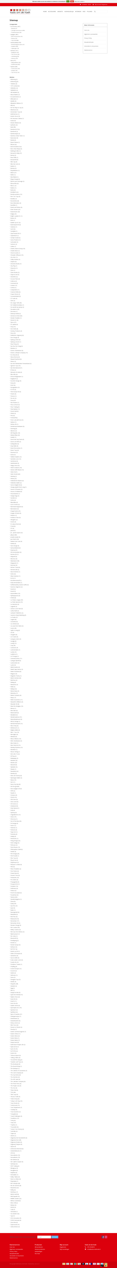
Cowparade (15, 290)
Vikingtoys (14, 1168)
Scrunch (14, 971)
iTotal (13, 526)
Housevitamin (15, 493)
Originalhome (15, 814)
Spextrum (14, 1010)
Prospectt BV (15, 884)
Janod (13, 530)
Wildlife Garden (16, 1198)
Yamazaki (14, 1211)
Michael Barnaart (17, 723)
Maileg (13, 682)
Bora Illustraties (16, 203)
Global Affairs (15, 435)
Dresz (13, 333)
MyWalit (14, 767)
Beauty (14, 28)
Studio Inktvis (15, 1036)
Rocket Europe (15, 945)
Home (45, 11)
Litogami (14, 634)
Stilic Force (14, 1025)
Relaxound (15, 919)
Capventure (15, 235)
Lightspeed (36, 1264)
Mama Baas (15, 691)
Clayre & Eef (15, 274)
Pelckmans (14, 838)
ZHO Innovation (16, 1218)
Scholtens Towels (16, 964)
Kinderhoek (15, 64)
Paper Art (14, 832)
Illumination (15, 509)
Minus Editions (16, 739)
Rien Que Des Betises (17, 932)
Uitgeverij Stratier (16, 1142)
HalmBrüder (15, 463)
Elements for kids (16, 372)
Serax (13, 977)
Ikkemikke (14, 502)
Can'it (13, 229)
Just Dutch (15, 539)
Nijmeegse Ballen (16, 778)
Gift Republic (15, 433)
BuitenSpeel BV (16, 225)
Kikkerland (15, 561)
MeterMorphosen (16, 719)
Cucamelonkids (16, 296)
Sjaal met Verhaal (17, 994)
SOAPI (14, 1001)
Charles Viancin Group (18, 248)
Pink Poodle (15, 856)
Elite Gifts (14, 374)
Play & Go (14, 860)
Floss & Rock (15, 405)
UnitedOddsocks (16, 1151)
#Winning (14, 79)
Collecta (14, 281)
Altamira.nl (14, 110)
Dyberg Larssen (16, 342)
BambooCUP (15, 129)
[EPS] (94, 1263)
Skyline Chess (15, 997)
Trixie (13, 1122)
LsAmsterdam (15, 650)
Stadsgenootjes (16, 1016)
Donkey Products (16, 331)
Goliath (13, 437)
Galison (13, 422)
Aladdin (13, 101)
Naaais (13, 769)
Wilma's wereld (16, 1201)
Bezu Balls (14, 157)
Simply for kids (15, 992)
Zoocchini (14, 1222)
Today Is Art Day (16, 1101)
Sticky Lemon (15, 1023)
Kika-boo (14, 559)
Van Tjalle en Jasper (17, 1162)
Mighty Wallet (15, 730)
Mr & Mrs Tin (15, 754)
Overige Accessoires (18, 30)
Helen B (14, 472)
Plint (13, 866)
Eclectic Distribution (17, 350)
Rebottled (14, 914)
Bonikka (14, 199)
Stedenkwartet (15, 1021)
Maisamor (14, 684)
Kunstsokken (15, 593)
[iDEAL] (64, 1263)
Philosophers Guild (17, 849)
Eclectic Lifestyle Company (19, 352)
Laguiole (14, 606)
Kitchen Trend (15, 567)
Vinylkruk (14, 1172)
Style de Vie (15, 1047)
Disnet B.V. (14, 320)
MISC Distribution (16, 741)
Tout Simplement (16, 1107)
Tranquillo (14, 1114)
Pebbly (13, 836)
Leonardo (14, 621)
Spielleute (14, 1012)
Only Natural (15, 808)
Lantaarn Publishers (17, 613)
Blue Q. (13, 185)
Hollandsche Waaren (17, 480)
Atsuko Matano (16, 123)
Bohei (13, 190)
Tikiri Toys (14, 1094)
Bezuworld (14, 159)
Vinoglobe (14, 1170)
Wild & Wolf (15, 1194)
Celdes (13, 246)
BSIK (13, 220)
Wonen (14, 58)
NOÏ (13, 782)
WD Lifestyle (15, 1183)
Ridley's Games (16, 929)
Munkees (14, 760)
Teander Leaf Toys (17, 1062)
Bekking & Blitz (16, 151)
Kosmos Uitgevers (17, 587)
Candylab (14, 231)
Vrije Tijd (14, 40)
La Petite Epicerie (17, 602)
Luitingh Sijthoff (16, 660)
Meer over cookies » (80, 1)
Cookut (14, 285)
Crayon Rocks (15, 294)
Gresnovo (14, 452)
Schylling (14, 966)
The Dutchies (15, 1077)
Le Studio (14, 617)
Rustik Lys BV (15, 951)
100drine (14, 84)
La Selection (15, 604)
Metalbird (14, 715)
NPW (13, 791)
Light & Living (15, 630)
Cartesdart (14, 242)
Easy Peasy (15, 344)
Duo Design (15, 337)
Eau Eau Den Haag (17, 346)
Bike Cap (14, 162)
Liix (12, 632)
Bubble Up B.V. (15, 222)
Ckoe (13, 270)
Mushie (14, 762)
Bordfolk (14, 205)
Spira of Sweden (16, 1014)
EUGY (13, 385)
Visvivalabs (14, 1175)
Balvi (13, 127)
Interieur (78, 11)
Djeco (13, 322)
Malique (14, 689)
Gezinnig (14, 428)
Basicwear (14, 138)
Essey (13, 383)
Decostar (14, 311)
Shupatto (14, 984)
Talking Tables (15, 1057)
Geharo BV (14, 424)
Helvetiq (14, 476)
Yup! (13, 1216)
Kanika (13, 543)
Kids (84, 11)
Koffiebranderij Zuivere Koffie (20, 585)
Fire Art (13, 398)
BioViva (13, 168)
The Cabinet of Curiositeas (19, 1070)
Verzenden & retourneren (91, 46)
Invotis (13, 522)
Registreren (63, 1247)
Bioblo (13, 166)
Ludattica (14, 654)
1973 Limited (15, 86)
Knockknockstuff (16, 580)
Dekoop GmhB (16, 313)
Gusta (13, 454)
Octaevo (14, 795)
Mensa (13, 708)
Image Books (15, 511)
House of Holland (16, 491)
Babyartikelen (15, 62)
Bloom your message (17, 181)
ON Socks (14, 804)
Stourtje (14, 1029)
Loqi (13, 645)
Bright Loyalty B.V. (16, 216)
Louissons (14, 647)
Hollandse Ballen (16, 483)
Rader (13, 910)
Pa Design (14, 823)
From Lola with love (17, 420)
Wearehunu (15, 1188)
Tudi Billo (14, 1131)
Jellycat (14, 535)
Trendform (15, 1118)
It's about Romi (16, 524)
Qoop (13, 901)
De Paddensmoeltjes (17, 305)
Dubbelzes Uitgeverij (17, 335)
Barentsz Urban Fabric (18, 136)
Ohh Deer (14, 799)
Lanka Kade (15, 611)
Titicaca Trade (15, 1096)
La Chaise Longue (17, 600)
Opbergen (15, 48)
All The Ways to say (17, 107)
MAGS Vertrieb (16, 678)
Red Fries (14, 916)
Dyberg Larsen (15, 339)
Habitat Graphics (16, 457)
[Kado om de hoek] (22, 11)
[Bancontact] (71, 1263)
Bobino (13, 188)
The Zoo (14, 1088)
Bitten (13, 172)
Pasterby (14, 834)
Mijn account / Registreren (101, 4)
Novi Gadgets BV (16, 788)
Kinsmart (14, 565)
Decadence (15, 309)
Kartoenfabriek (16, 548)
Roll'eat (14, 947)
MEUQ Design (15, 721)
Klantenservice (88, 50)
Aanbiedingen (38, 1251)
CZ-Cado (14, 298)
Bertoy (13, 155)
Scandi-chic (15, 962)
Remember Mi (15, 923)
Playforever (15, 862)
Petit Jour (14, 845)
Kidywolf (14, 556)
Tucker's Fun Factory (17, 1129)
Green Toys (15, 450)
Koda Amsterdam (16, 582)
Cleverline (14, 277)
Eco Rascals (15, 355)
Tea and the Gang (16, 1060)
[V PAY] (86, 1263)
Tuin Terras (15, 54)
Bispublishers (15, 170)
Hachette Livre (16, 459)
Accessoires (52, 11)
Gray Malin (14, 446)
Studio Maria (15, 1038)
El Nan (13, 370)
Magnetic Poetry (16, 676)
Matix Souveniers (17, 700)
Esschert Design (16, 381)
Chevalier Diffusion (17, 255)
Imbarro (14, 515)
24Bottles (14, 88)
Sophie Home (15, 1005)
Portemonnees (16, 32)
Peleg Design (15, 840)
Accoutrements (16, 97)
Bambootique (15, 133)
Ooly (13, 810)
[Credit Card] (79, 1263)
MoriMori (14, 749)
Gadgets (60, 11)
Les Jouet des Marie (17, 626)
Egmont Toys (15, 365)
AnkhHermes (15, 114)
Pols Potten (15, 871)
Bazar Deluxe (15, 142)
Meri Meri (14, 710)
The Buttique (15, 1068)
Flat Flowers (15, 402)
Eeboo (13, 361)
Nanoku (14, 773)
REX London (15, 927)
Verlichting (15, 56)
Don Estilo (14, 329)
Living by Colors (16, 639)
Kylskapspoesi (15, 595)
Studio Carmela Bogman (18, 1031)
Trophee (14, 1125)
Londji (13, 643)
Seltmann (14, 975)
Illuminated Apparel (17, 506)
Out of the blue (16, 821)
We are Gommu (16, 1185)
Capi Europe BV (16, 233)
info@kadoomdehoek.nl (93, 1249)
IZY (12, 528)
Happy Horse (15, 465)
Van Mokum (15, 1159)
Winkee (13, 1205)
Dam (13, 300)
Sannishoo (14, 955)
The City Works (16, 1075)
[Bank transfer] (67, 1263)
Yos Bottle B (15, 1214)
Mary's (13, 697)
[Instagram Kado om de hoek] (106, 1237)
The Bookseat (15, 1064)
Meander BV (15, 704)
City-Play (14, 266)
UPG (13, 1153)
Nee (72, 1)
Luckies (13, 652)
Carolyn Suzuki (15, 238)
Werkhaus (14, 1192)
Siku (13, 990)
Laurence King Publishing (18, 615)
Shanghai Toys (15, 979)
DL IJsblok (14, 324)
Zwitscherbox (15, 1227)
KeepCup (14, 550)
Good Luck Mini (16, 441)
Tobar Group (15, 1099)
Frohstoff (14, 418)
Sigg (13, 988)
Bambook (14, 131)
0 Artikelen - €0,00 (86, 4)
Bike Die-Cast (15, 164)
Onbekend (14, 806)
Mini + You (15, 732)
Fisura (13, 400)
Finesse (14, 396)
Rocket (13, 942)
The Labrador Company (18, 1081)
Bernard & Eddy (16, 153)
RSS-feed (37, 1253)
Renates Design (16, 925)
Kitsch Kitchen (15, 572)
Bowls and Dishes (16, 207)
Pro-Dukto (14, 879)
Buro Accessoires (16, 36)
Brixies (13, 218)
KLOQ (13, 578)
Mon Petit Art (15, 745)
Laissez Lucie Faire (17, 608)
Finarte (13, 394)
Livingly (13, 641)
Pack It (13, 825)
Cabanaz (14, 227)
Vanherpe (14, 1164)
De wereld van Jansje (17, 307)
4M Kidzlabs (15, 92)
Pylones (89, 11)
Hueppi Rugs (15, 496)
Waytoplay (14, 1181)
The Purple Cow (16, 1086)
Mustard (14, 765)
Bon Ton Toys (15, 196)
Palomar (14, 827)
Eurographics (15, 387)
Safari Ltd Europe (16, 953)
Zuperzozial (15, 1224)
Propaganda (15, 882)
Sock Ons (14, 1003)
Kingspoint (14, 563)
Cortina (13, 287)
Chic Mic (14, 257)
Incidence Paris (16, 517)
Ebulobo (14, 348)
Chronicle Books (16, 264)
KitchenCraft (15, 569)
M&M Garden (15, 667)
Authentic (14, 125)
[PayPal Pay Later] (105, 1265)
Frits (13, 415)
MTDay (13, 756)
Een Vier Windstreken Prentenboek (21, 363)
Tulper (13, 1133)
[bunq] (75, 1263)
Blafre (13, 175)
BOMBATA (14, 192)
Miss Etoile (14, 743)
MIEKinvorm (15, 728)
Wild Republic (15, 1196)
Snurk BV (14, 999)
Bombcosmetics (16, 194)
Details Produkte (16, 318)
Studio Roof (15, 1042)
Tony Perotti (15, 1103)
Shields (13, 981)
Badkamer (15, 52)
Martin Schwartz (16, 695)
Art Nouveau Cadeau (17, 118)
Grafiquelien (15, 444)
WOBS (13, 1207)
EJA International (16, 368)
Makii (13, 687)
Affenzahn (14, 99)
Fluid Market (15, 409)
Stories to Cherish (16, 1027)
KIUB (13, 574)
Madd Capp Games (17, 669)
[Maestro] (83, 1263)
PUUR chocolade (16, 893)
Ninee (13, 780)
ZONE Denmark (16, 1220)
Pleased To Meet (16, 864)
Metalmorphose (16, 717)
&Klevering (14, 81)
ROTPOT (14, 949)
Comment (14, 283)
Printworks (15, 877)
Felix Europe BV (16, 391)
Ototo (13, 817)
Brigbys (13, 214)
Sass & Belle (15, 958)
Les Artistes (15, 624)
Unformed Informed (17, 1149)
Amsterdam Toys (16, 112)
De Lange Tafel (16, 303)
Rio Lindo (14, 936)
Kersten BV (15, 554)
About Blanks (15, 94)
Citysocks (14, 268)
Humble (14, 498)
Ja (68, 1)
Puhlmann (14, 888)
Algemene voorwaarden (91, 34)
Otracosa (14, 819)
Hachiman (14, 461)
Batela (13, 140)
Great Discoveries (16, 448)
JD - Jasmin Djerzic (17, 532)
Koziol (13, 591)
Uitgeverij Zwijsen (16, 1144)
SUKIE (13, 1053)
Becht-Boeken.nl (16, 146)
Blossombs (15, 183)
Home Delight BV (16, 485)
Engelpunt (14, 378)
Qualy (13, 903)
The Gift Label (15, 1079)
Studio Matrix (15, 1040)
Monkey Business (17, 747)
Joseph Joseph (15, 537)
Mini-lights (14, 734)
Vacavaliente (15, 1157)
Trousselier (15, 1127)
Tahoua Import (16, 1055)
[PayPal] (105, 1263)
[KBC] (102, 1263)
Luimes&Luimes (16, 658)
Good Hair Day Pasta (17, 439)
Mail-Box (14, 680)
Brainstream (15, 212)
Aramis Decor (15, 116)
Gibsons (14, 431)
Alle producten (39, 1247)
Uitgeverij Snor (16, 1140)
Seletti (13, 973)
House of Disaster (16, 489)
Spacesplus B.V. (16, 1007)
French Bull (15, 411)
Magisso (14, 674)
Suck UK (14, 1049)
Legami (13, 619)
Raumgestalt (15, 912)
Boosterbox (15, 201)
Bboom (14, 144)
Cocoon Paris (15, 279)
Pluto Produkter (16, 869)
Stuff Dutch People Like (18, 1044)
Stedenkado (15, 1018)
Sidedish (14, 986)
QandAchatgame (16, 899)
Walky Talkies (15, 1177)
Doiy (13, 326)
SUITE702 (14, 1051)
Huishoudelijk (69, 11)
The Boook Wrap (16, 1066)
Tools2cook (15, 1105)
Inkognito (14, 519)
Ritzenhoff (14, 938)
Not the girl (15, 786)
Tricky (13, 1120)
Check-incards (15, 253)
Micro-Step (14, 726)
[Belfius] (98, 1263)
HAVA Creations (16, 467)
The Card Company (17, 1073)
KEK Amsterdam (16, 552)
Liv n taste (14, 637)
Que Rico (14, 906)
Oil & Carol (14, 801)
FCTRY (13, 389)
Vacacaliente (15, 1155)
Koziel (13, 589)
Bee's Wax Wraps (16, 149)
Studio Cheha (15, 1034)
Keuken (14, 46)
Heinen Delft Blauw (17, 470)
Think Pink (14, 1090)
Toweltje (14, 1109)
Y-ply (13, 1209)
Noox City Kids (15, 784)
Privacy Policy (88, 38)
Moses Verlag (15, 752)
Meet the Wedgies (17, 706)
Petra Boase (15, 847)
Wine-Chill (14, 1203)
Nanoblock (14, 771)
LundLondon (15, 663)
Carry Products (16, 240)
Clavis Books (15, 272)
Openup (14, 812)
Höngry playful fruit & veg (18, 487)
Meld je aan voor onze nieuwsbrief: (23, 1237)
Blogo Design (15, 179)
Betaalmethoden (89, 42)
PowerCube (15, 873)
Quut (13, 908)
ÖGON (14, 797)
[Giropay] (90, 1263)
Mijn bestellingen (64, 1249)
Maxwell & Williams (17, 702)
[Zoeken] (95, 11)
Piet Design (15, 853)
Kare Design (15, 546)
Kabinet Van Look (16, 541)
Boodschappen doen (17, 44)
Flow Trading (15, 407)
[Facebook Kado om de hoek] (102, 1237)
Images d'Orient (16, 513)
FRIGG (13, 413)
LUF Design (15, 656)
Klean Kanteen (15, 576)
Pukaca (13, 890)
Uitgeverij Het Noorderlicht (19, 1138)
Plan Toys (14, 858)
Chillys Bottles (15, 259)
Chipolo (14, 261)
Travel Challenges (16, 1116)
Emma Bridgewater (17, 376)
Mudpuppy (14, 758)
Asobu (13, 120)
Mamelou (14, 693)
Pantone (14, 830)
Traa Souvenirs (16, 1112)
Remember (15, 921)
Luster (13, 665)
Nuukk (13, 793)
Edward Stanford (16, 359)
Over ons (86, 30)
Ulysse (13, 1146)
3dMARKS (14, 90)
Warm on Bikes (16, 1179)
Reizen (14, 38)
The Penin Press (16, 1083)
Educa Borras (15, 357)
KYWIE (13, 598)
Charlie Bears (15, 251)
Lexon (13, 628)
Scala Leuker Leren (17, 960)
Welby (13, 1190)
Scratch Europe (16, 968)
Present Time (15, 875)
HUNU (13, 500)
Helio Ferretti (15, 474)
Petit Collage (15, 843)
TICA (13, 1092)
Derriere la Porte (16, 316)
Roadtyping (15, 940)
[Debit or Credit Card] (102, 1265)
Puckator (14, 886)
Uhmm (13, 1136)
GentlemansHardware (17, 426)
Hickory (13, 478)
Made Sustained (16, 671)
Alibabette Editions (17, 103)
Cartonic (14, 244)
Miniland (14, 736)
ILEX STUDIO (15, 504)
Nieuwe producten (40, 1249)
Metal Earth (15, 713)
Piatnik (13, 851)
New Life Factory (16, 775)
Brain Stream (15, 209)
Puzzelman (14, 895)
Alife (13, 105)
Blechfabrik (15, 177)
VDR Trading (15, 1166)
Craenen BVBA (15, 292)
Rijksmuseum (15, 934)
